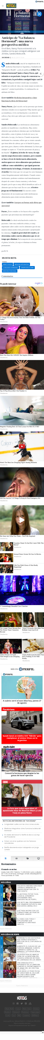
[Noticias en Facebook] (18, 1003)
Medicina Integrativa (22, 264)
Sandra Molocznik (27, 268)
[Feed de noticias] (26, 1003)
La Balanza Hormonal (10, 268)
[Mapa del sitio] (30, 1003)
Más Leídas (6, 882)
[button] (40, 74)
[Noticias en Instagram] (14, 1003)
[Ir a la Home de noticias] (22, 998)
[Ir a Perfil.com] (39, 1)
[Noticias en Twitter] (22, 1003)
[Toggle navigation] (3, 5)
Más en (14, 669)
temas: (4, 262)
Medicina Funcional (9, 271)
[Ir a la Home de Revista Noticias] (10, 5)
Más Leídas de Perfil (10, 934)
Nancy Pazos (7, 264)
